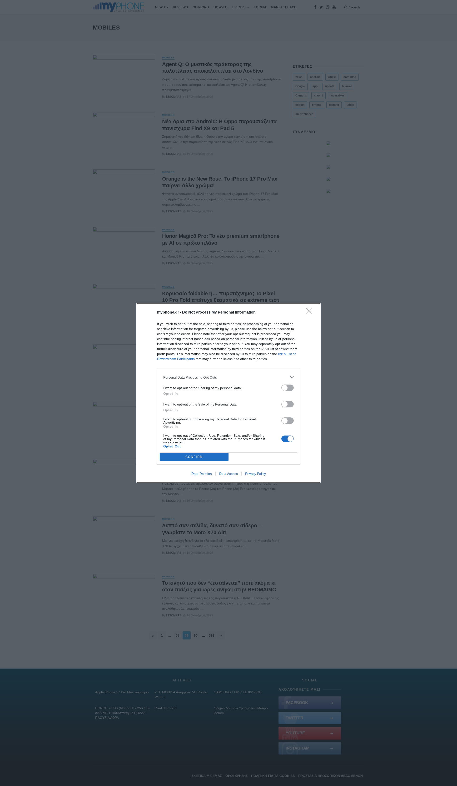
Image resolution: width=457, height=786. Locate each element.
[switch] (287, 388)
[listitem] (228, 377)
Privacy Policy (255, 474)
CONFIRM (194, 457)
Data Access (228, 474)
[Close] (310, 312)
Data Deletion (201, 474)
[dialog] (228, 393)
